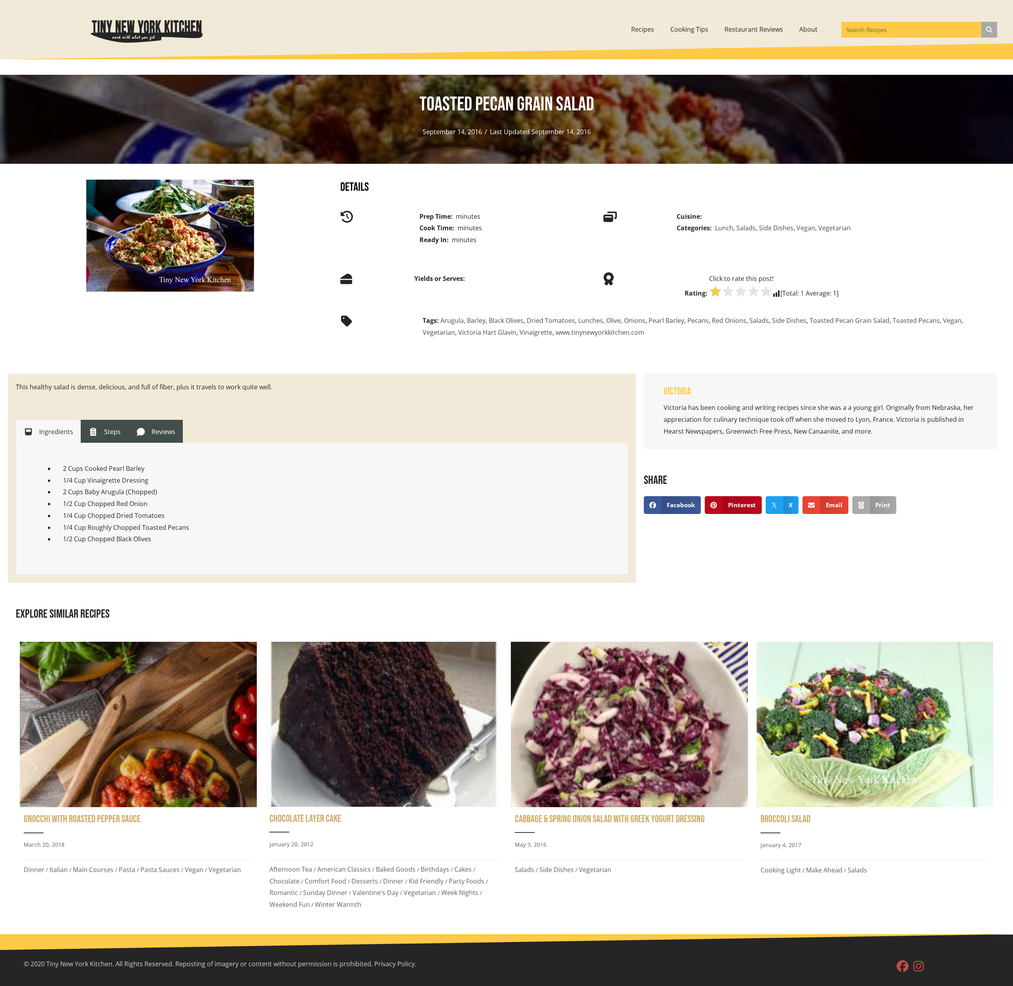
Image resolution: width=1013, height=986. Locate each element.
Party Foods (466, 881)
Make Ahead (824, 870)
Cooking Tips (689, 29)
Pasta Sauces (160, 869)
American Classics (344, 869)
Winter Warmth (338, 904)
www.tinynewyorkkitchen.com (600, 332)
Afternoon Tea (290, 869)
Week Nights (459, 892)
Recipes (642, 29)
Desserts (364, 881)
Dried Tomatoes (551, 320)
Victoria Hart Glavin (487, 332)
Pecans (698, 320)
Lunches (590, 320)
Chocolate (284, 881)
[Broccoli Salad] (875, 778)
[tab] (48, 431)
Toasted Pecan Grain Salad (850, 320)
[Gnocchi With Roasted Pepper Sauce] (138, 778)
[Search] (989, 30)
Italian (58, 869)
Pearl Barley (666, 320)
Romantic (283, 892)
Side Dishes (776, 228)
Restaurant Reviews (754, 29)
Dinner (34, 869)
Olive (613, 320)
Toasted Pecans (916, 320)
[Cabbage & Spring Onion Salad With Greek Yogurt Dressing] (629, 778)
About (808, 29)
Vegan (806, 228)
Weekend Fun (289, 904)
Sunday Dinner (325, 892)
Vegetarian (834, 228)
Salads (746, 228)
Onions (634, 320)
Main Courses (93, 869)
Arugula (452, 320)
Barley (476, 320)
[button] (903, 966)
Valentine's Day (375, 892)
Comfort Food (325, 881)
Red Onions (729, 320)
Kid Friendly (426, 881)
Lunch (724, 228)
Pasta (127, 869)
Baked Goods (395, 869)
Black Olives (506, 320)
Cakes (463, 869)
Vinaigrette (536, 332)
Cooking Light (781, 870)
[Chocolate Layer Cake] (384, 778)
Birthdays (435, 869)
